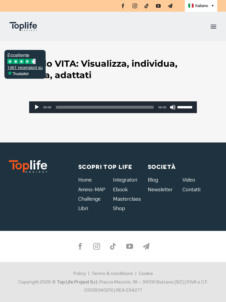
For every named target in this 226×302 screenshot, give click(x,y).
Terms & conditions (112, 273)
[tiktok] (146, 6)
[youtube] (158, 6)
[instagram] (135, 6)
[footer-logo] (28, 162)
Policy (79, 273)
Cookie (146, 273)
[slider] (185, 106)
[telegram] (170, 6)
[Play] (37, 107)
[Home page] (45, 26)
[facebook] (123, 6)
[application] (113, 107)
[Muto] (173, 107)
